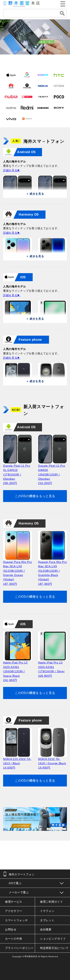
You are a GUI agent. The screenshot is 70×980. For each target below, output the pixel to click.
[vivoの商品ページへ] (11, 118)
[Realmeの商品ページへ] (11, 107)
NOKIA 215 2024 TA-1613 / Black (17, 763)
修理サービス (13, 901)
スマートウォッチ (16, 920)
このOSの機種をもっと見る (35, 496)
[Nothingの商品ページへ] (58, 85)
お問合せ (11, 929)
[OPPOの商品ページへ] (43, 96)
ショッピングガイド (53, 938)
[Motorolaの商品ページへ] (27, 85)
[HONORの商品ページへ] (43, 74)
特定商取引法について (54, 948)
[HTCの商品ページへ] (58, 74)
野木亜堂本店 (31, 956)
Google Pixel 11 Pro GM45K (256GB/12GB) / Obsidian (51, 474)
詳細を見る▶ (11, 170)
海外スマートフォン (21, 874)
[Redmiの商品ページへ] (27, 107)
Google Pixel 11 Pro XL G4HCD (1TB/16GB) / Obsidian (16, 474)
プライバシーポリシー (19, 948)
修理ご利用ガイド (51, 901)
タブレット (47, 920)
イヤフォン (47, 910)
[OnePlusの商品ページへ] (27, 96)
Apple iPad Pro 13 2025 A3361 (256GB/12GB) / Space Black (15, 671)
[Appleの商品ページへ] (11, 74)
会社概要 (46, 929)
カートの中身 (13, 938)
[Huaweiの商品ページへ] (11, 85)
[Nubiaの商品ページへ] (11, 96)
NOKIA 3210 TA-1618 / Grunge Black (52, 763)
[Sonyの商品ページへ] (58, 107)
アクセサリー (13, 910)
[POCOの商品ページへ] (58, 96)
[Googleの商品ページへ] (27, 74)
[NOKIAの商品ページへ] (43, 85)
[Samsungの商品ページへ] (43, 107)
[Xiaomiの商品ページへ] (27, 118)
